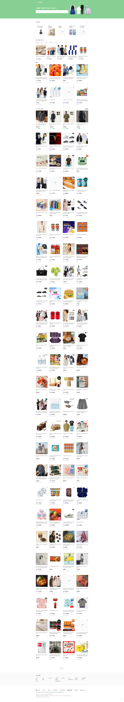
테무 (69, 678)
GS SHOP (46, 42)
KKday (83, 679)
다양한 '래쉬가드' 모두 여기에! (45, 8)
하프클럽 (51, 42)
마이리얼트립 (83, 678)
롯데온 (37, 42)
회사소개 (44, 690)
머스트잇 (50, 678)
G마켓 (70, 42)
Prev (36, 30)
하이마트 (63, 678)
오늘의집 (41, 42)
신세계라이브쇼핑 (57, 681)
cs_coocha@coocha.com (56, 695)
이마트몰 (55, 42)
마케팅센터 (76, 690)
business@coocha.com (67, 695)
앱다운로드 (38, 690)
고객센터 (49, 690)
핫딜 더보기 (62, 668)
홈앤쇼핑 (56, 679)
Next (88, 30)
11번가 (66, 42)
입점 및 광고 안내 (82, 690)
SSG (59, 42)
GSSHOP (56, 678)
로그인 (80, 2)
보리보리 (76, 679)
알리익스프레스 (71, 679)
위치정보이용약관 (62, 690)
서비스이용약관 (55, 690)
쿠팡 (62, 42)
